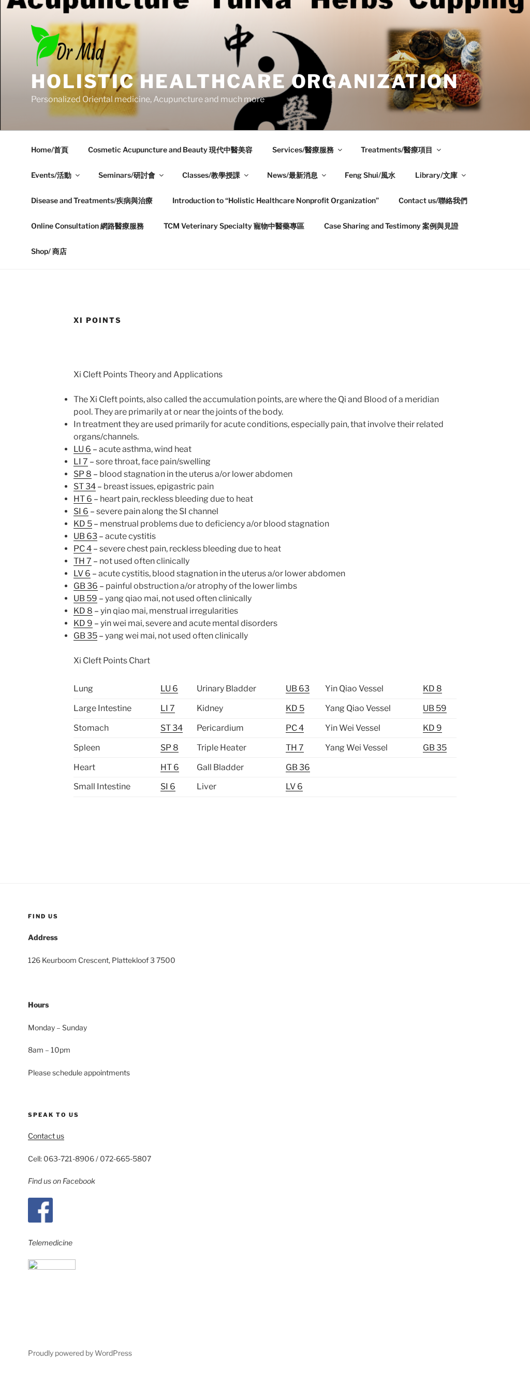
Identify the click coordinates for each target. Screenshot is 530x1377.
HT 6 (82, 499)
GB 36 (85, 586)
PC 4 (82, 548)
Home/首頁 (49, 149)
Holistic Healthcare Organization (245, 81)
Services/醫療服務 (303, 149)
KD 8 (83, 611)
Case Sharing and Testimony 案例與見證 (391, 225)
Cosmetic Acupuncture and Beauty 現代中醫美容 (170, 149)
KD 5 (82, 524)
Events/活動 (51, 175)
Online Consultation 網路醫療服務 (87, 225)
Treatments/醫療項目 (397, 149)
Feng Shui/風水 (370, 175)
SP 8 (82, 474)
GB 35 (85, 636)
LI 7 (80, 461)
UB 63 (85, 536)
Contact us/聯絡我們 (433, 200)
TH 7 (82, 561)
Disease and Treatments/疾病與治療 (92, 200)
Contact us (46, 1135)
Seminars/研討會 (126, 175)
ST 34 (84, 486)
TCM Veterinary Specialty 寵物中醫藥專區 (234, 225)
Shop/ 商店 (49, 251)
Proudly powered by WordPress (80, 1352)
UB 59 (85, 598)
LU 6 (82, 449)
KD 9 (83, 623)
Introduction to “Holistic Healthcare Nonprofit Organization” (275, 200)
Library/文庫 (436, 175)
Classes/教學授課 (211, 175)
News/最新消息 (292, 175)
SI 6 (81, 511)
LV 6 (82, 573)
